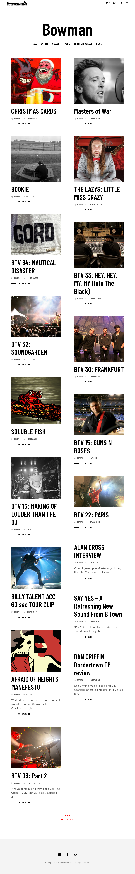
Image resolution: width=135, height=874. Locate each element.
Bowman (17, 118)
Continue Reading (24, 124)
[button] (107, 3)
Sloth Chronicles (83, 43)
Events (44, 43)
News (99, 43)
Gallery (56, 43)
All (35, 43)
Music (67, 43)
